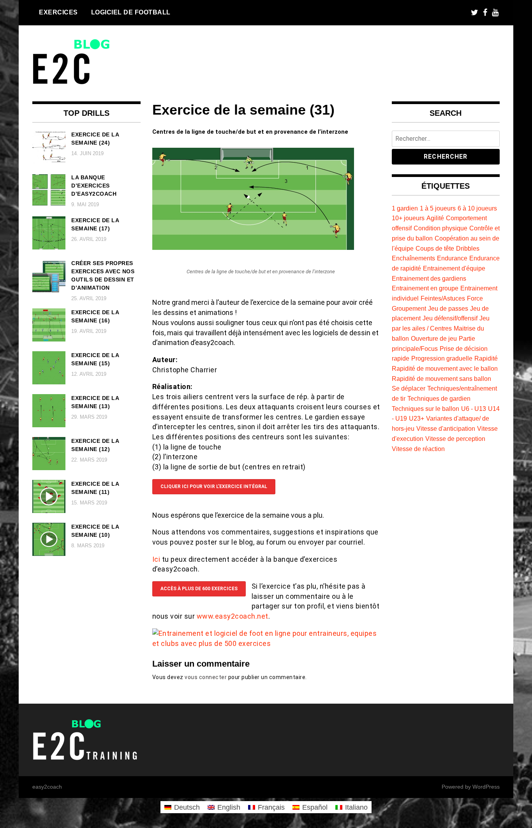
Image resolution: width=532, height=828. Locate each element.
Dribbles (467, 248)
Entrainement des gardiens (429, 278)
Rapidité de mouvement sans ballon (441, 378)
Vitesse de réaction (418, 448)
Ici (157, 559)
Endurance (452, 258)
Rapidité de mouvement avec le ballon (445, 368)
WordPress (486, 787)
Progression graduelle (441, 358)
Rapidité (486, 358)
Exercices (58, 12)
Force (475, 298)
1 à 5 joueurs (438, 208)
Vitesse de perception (455, 438)
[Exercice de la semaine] (253, 247)
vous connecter (206, 677)
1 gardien (405, 208)
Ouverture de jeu (434, 338)
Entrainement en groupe (425, 288)
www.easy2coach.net (232, 616)
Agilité (435, 217)
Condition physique (440, 228)
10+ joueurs (408, 217)
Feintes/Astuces (443, 298)
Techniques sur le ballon (425, 408)
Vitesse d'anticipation (445, 428)
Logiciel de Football (131, 12)
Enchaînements (413, 258)
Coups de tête (435, 248)
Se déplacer (408, 388)
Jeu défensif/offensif (450, 318)
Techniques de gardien (438, 398)
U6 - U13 (473, 408)
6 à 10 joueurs (477, 208)
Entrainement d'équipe (454, 268)
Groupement (409, 308)
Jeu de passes (448, 308)
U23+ (416, 418)
